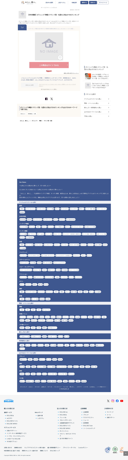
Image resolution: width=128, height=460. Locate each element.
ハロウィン (65, 317)
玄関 (47, 345)
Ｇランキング (23, 387)
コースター (83, 244)
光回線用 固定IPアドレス (67, 423)
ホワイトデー (50, 320)
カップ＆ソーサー (48, 244)
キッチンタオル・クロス (34, 255)
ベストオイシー (58, 387)
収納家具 (22, 212)
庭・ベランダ (79, 345)
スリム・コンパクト (61, 366)
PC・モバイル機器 (47, 262)
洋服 (58, 277)
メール (109, 415)
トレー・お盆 (49, 234)
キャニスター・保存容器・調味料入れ (72, 234)
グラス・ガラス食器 (74, 244)
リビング (34, 345)
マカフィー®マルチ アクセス (68, 435)
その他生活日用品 (71, 219)
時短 (78, 381)
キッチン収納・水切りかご (89, 234)
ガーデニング (49, 292)
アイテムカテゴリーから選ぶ (92, 99)
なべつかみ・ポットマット (48, 255)
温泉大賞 (40, 415)
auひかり (9, 418)
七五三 (72, 317)
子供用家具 (64, 270)
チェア (57, 209)
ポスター (44, 227)
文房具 (39, 262)
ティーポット (65, 244)
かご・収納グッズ (60, 227)
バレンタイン (42, 320)
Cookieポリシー (83, 447)
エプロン (22, 237)
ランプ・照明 (51, 209)
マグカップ (57, 244)
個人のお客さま (9, 408)
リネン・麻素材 (51, 366)
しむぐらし (40, 418)
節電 (66, 381)
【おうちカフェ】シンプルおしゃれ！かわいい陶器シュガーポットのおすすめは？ (57, 85)
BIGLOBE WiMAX (12, 424)
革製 (82, 366)
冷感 (88, 366)
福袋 (104, 317)
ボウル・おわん (38, 244)
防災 (60, 381)
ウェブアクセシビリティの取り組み (34, 447)
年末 (91, 317)
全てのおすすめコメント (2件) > (49, 89)
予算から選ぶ (88, 116)
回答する (93, 2)
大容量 (27, 374)
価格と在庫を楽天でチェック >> (71, 73)
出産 (34, 327)
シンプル (44, 381)
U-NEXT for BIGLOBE (13, 439)
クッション (51, 227)
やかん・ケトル (57, 234)
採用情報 (86, 423)
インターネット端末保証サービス (16, 433)
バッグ (30, 277)
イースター (23, 317)
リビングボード (74, 209)
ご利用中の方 (108, 408)
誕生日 (22, 327)
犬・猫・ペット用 (53, 336)
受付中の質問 (49, 2)
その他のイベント (53, 327)
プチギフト (28, 284)
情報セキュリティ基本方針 (30, 451)
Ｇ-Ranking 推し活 (64, 389)
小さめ (44, 374)
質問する (84, 2)
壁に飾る (87, 345)
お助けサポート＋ (12, 430)
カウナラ (79, 387)
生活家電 (28, 299)
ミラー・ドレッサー (101, 209)
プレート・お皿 (29, 244)
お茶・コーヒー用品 (101, 234)
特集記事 (74, 2)
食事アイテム (52, 270)
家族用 (44, 336)
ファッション (23, 277)
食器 (22, 244)
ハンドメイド (41, 292)
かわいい (23, 113)
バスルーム (60, 345)
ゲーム (91, 292)
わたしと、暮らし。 (24, 120)
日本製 (36, 359)
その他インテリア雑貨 (90, 227)
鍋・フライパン (32, 234)
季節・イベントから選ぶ (91, 103)
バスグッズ (62, 219)
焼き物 (60, 359)
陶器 (40, 120)
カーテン (89, 255)
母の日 (36, 317)
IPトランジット (64, 431)
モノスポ (65, 387)
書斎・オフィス (100, 345)
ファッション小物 (49, 277)
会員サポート (111, 417)
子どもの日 (30, 317)
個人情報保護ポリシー (54, 447)
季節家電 (42, 299)
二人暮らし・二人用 (36, 336)
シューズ (71, 277)
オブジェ (68, 227)
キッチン (28, 345)
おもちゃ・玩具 (37, 270)
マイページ (104, 2)
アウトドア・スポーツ (31, 292)
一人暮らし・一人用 (25, 336)
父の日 (42, 317)
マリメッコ (42, 359)
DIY (56, 292)
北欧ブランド (23, 359)
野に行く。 (72, 387)
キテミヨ (50, 387)
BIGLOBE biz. (64, 412)
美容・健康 (74, 292)
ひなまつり (34, 320)
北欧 (30, 359)
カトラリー (90, 244)
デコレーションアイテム (59, 262)
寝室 (22, 345)
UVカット (76, 366)
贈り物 (40, 284)
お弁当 (105, 244)
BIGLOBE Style (88, 426)
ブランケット (77, 255)
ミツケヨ (85, 387)
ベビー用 (61, 336)
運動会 (44, 327)
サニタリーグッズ (48, 219)
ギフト (22, 284)
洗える (70, 366)
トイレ (72, 345)
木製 (28, 366)
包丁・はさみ (41, 234)
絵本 (45, 270)
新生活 (71, 320)
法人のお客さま (62, 408)
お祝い (35, 284)
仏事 (39, 327)
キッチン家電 (35, 299)
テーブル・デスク (41, 209)
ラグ (84, 255)
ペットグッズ (64, 277)
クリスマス (84, 317)
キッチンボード (64, 209)
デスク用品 (33, 262)
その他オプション (12, 441)
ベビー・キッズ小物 (74, 270)
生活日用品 (23, 219)
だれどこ (31, 387)
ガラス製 (22, 366)
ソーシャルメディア (89, 428)
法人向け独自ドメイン (66, 438)
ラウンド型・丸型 (48, 120)
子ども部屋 (53, 345)
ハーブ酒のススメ (101, 387)
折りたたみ (71, 374)
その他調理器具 (30, 237)
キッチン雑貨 (23, 234)
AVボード (82, 209)
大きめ (39, 374)
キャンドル (32, 227)
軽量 (34, 374)
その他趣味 (98, 292)
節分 (28, 320)
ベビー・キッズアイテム (26, 270)
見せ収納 (38, 381)
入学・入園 (57, 320)
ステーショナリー (24, 262)
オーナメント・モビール (77, 227)
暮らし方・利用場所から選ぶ (92, 107)
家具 (22, 209)
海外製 (54, 359)
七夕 (48, 317)
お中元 (53, 317)
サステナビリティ (88, 417)
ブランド (86, 415)
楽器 (80, 292)
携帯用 (22, 374)
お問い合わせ (8, 447)
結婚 (28, 327)
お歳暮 (77, 317)
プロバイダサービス (65, 420)
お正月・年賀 (97, 317)
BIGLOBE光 (10, 415)
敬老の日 (59, 317)
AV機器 (48, 299)
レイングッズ (79, 277)
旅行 (86, 292)
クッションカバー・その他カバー (64, 255)
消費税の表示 (18, 447)
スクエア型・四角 (63, 374)
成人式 (22, 320)
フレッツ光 (63, 417)
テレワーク (71, 381)
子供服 (58, 270)
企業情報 (84, 408)
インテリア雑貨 (24, 227)
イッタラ (49, 359)
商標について (44, 451)
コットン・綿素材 (42, 366)
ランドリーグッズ (38, 219)
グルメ (67, 292)
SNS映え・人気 (32, 113)
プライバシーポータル (69, 447)
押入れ (92, 345)
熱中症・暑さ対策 (52, 381)
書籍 (62, 292)
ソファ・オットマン (30, 209)
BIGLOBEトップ (55, 451)
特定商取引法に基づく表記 (12, 451)
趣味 (22, 292)
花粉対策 (84, 381)
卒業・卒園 (64, 320)
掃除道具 (30, 219)
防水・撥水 (94, 366)
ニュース (86, 420)
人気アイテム (61, 2)
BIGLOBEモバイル (12, 421)
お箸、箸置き (98, 244)
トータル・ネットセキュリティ (16, 436)
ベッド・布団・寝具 (90, 209)
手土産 (46, 284)
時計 (39, 227)
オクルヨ (37, 387)
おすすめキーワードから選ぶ (92, 112)
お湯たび (43, 387)
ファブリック (23, 255)
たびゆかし (92, 387)
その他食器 (23, 248)
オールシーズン (46, 310)
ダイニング (34, 120)
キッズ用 (67, 336)
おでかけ (22, 348)
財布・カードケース (38, 277)
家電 (22, 299)
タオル (55, 219)
